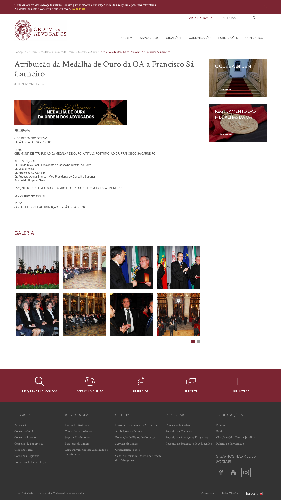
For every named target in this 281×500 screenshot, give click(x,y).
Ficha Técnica (230, 493)
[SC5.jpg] (37, 314)
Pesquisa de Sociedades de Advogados (189, 444)
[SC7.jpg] (131, 314)
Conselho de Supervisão (28, 444)
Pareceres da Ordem (77, 444)
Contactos (254, 37)
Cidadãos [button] (173, 37)
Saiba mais (78, 8)
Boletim (221, 425)
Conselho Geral (23, 431)
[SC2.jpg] (84, 267)
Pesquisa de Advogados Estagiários (187, 438)
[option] (108, 291)
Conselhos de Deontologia (30, 462)
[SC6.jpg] (84, 314)
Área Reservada (200, 18)
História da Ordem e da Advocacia (136, 425)
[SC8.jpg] (178, 314)
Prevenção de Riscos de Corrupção (136, 438)
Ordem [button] (126, 37)
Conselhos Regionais (26, 456)
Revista (220, 431)
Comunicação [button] (200, 37)
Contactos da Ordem (178, 425)
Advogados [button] (149, 37)
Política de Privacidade (230, 444)
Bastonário (20, 425)
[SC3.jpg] (131, 267)
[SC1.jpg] (37, 267)
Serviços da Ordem (126, 444)
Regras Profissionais (77, 425)
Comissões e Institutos (78, 431)
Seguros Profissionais (78, 438)
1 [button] (193, 341)
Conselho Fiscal (23, 450)
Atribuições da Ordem (128, 431)
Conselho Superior (25, 438)
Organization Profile (127, 450)
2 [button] (198, 341)
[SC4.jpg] (178, 267)
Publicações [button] (228, 37)
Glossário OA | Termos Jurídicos (236, 438)
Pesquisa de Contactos (179, 431)
